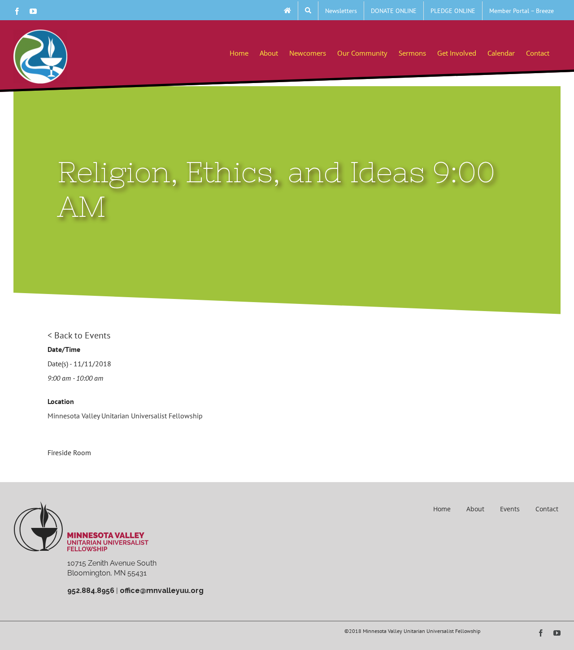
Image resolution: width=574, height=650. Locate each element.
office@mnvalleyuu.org (162, 590)
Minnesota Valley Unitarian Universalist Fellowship (125, 415)
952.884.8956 (90, 590)
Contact (546, 509)
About (475, 509)
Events (510, 509)
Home (442, 509)
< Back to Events (79, 335)
